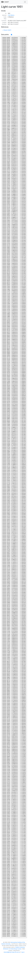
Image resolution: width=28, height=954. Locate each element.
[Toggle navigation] (25, 2)
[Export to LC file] (12, 34)
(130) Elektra (11, 15)
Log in (22, 952)
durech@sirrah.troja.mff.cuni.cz (12, 952)
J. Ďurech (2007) (7, 30)
